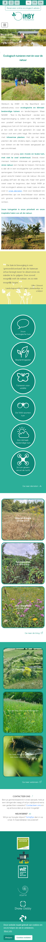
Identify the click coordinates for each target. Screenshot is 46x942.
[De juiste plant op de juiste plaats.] (23, 365)
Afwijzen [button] (8, 938)
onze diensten (15, 191)
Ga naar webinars (30, 782)
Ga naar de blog (32, 633)
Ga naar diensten (30, 486)
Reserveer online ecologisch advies (23, 8)
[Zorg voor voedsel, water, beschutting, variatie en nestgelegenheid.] (23, 393)
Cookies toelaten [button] (24, 938)
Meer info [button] (8, 931)
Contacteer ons (33, 805)
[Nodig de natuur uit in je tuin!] (23, 339)
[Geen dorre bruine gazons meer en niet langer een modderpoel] (23, 447)
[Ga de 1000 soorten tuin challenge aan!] (23, 420)
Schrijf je (30, 817)
